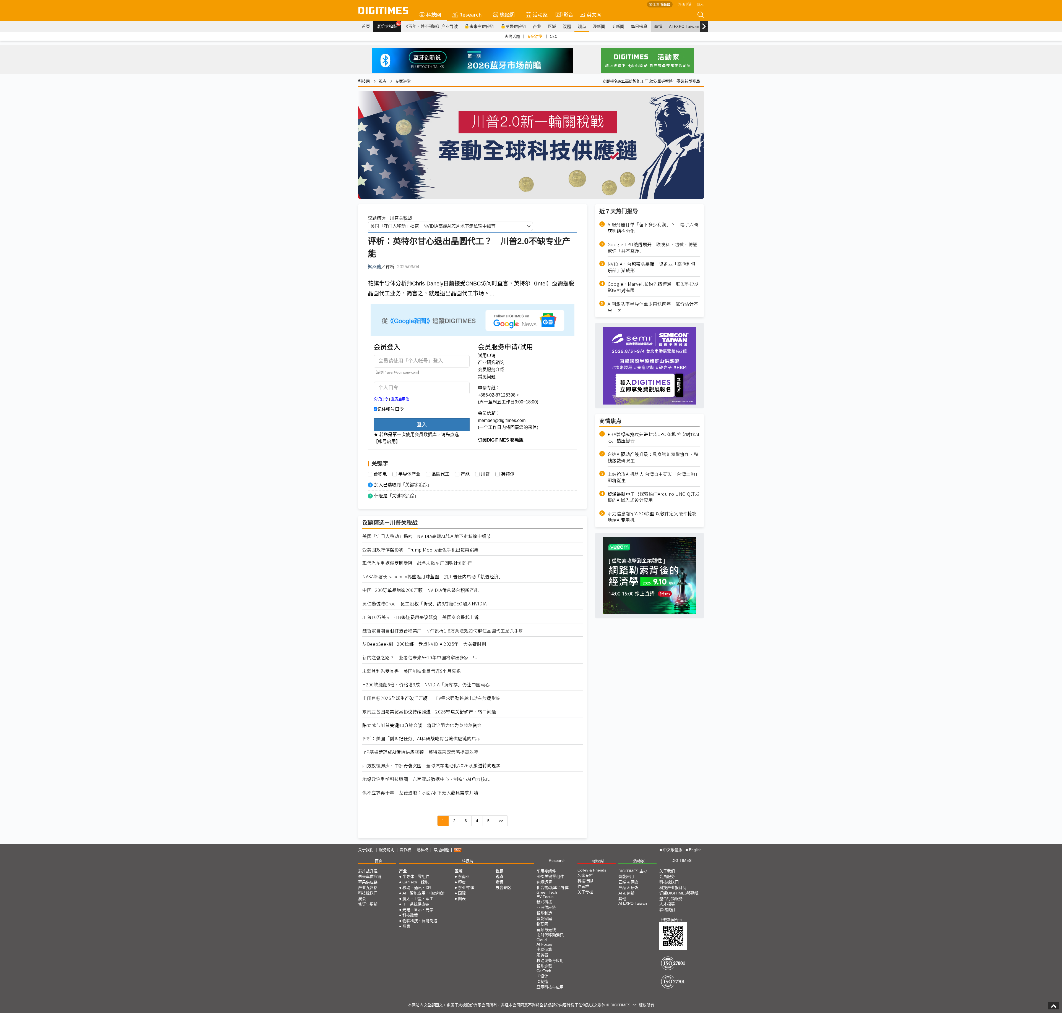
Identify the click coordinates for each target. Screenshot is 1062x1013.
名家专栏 (585, 875)
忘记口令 (381, 399)
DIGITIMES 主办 (632, 871)
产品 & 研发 (628, 887)
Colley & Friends (591, 870)
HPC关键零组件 (550, 876)
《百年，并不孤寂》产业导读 (431, 26)
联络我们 (667, 909)
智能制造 (544, 913)
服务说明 (386, 849)
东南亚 (464, 876)
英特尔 (507, 474)
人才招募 (667, 904)
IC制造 (542, 981)
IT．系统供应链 (415, 904)
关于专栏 (585, 892)
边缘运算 (544, 882)
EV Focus (545, 896)
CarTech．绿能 (415, 882)
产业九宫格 (368, 887)
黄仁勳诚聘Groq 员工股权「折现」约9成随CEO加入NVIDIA (424, 603)
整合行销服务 (671, 898)
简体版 (665, 4)
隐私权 (422, 849)
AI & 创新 (626, 893)
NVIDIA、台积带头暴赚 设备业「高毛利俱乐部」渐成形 (652, 267)
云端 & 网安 (628, 882)
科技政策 (410, 915)
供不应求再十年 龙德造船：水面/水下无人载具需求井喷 (420, 792)
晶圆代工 (440, 474)
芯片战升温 (368, 871)
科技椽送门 (368, 893)
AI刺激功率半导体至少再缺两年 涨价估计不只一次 (653, 307)
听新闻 (618, 26)
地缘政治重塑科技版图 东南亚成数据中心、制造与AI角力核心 (426, 779)
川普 (485, 474)
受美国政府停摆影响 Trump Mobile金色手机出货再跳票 (420, 550)
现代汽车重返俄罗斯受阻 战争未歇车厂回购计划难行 (417, 563)
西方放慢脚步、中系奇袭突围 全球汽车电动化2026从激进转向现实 (431, 765)
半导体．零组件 (416, 876)
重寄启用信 (400, 399)
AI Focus (544, 944)
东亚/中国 (466, 887)
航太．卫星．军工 (417, 898)
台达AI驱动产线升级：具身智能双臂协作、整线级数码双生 (653, 457)
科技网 (433, 14)
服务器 (542, 955)
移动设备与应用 (550, 960)
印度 (462, 882)
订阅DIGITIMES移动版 (679, 893)
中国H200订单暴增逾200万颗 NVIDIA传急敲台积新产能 (420, 590)
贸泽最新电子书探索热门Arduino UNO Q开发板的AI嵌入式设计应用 (654, 497)
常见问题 (487, 376)
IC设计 (542, 976)
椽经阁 (507, 14)
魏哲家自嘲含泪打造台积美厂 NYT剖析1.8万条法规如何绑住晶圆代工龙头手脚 (442, 631)
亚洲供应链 (546, 907)
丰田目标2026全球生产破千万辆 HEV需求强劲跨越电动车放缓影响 (431, 698)
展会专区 (503, 887)
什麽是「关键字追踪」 (396, 496)
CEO (554, 36)
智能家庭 (544, 918)
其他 (622, 898)
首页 (366, 26)
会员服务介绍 (491, 369)
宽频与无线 (546, 929)
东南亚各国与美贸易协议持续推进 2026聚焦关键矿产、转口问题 (429, 711)
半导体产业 (409, 474)
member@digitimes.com (501, 420)
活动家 (540, 14)
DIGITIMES (681, 860)
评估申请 (684, 4)
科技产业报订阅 (672, 887)
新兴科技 (544, 902)
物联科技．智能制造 (419, 920)
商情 (658, 26)
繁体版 (654, 4)
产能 (465, 474)
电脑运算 (544, 949)
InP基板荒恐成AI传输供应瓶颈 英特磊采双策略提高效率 (420, 752)
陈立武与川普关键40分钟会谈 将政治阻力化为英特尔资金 (422, 725)
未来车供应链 (481, 26)
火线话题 (512, 36)
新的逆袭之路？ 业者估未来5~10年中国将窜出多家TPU (420, 657)
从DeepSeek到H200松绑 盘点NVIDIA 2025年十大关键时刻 (424, 644)
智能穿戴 (544, 966)
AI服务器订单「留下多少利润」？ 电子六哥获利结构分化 (653, 227)
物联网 (542, 924)
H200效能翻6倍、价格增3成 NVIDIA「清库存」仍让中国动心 (426, 684)
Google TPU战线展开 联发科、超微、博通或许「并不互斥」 (652, 247)
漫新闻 (599, 26)
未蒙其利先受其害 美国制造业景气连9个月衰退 (411, 671)
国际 (462, 893)
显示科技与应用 (550, 987)
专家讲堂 (535, 36)
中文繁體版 (672, 849)
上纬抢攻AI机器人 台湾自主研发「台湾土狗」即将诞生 (654, 477)
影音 (566, 14)
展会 (362, 898)
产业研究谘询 (491, 362)
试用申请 (487, 355)
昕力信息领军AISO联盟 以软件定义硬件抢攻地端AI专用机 (652, 516)
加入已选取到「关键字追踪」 (403, 484)
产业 (537, 26)
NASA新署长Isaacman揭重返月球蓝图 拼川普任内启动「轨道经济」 (432, 576)
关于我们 (366, 849)
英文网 (594, 14)
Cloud (542, 940)
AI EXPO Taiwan (684, 26)
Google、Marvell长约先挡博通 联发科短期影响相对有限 (653, 287)
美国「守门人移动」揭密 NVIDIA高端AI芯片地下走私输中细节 (426, 536)
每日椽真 (639, 26)
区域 (552, 26)
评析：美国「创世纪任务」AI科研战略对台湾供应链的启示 (421, 738)
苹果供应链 (516, 26)
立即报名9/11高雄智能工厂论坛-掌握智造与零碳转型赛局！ (653, 81)
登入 (700, 4)
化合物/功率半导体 (553, 887)
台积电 (380, 474)
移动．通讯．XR (416, 887)
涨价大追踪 (389, 25)
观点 (582, 26)
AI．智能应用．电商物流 (423, 893)
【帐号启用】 (387, 441)
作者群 (583, 886)
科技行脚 (585, 881)
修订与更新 (368, 904)
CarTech (544, 971)
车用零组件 (546, 871)
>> (501, 820)
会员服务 (667, 876)
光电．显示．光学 (417, 909)
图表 (406, 926)
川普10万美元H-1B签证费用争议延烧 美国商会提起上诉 (420, 617)
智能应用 (626, 876)
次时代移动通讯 (550, 935)
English (695, 849)
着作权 (405, 849)
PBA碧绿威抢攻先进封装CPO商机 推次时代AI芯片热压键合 (653, 437)
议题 (567, 26)
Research (470, 14)
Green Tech (547, 892)
